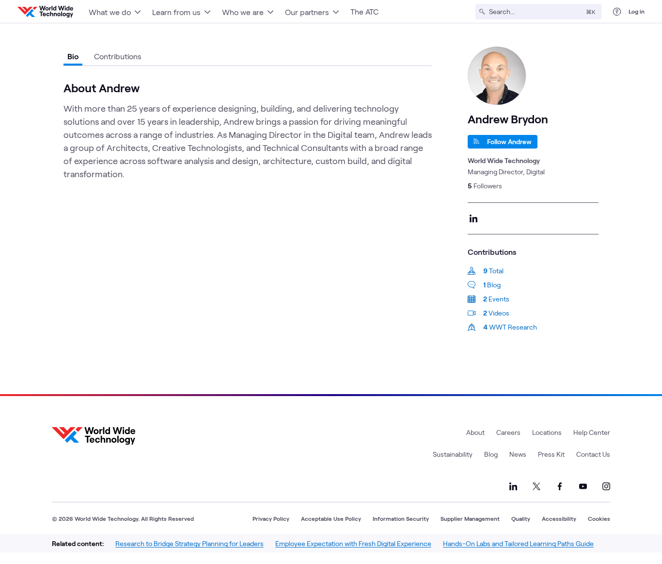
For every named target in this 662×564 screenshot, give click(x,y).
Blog (491, 454)
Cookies (599, 518)
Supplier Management (470, 518)
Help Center (591, 432)
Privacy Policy (270, 518)
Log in (637, 11)
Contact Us (593, 454)
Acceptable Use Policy (331, 518)
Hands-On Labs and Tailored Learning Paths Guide (518, 543)
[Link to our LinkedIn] (513, 486)
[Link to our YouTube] (583, 486)
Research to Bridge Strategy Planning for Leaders (189, 543)
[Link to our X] (536, 486)
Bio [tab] (73, 56)
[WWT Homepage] (45, 11)
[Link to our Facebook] (560, 486)
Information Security (401, 518)
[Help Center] (617, 12)
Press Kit (551, 454)
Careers (508, 432)
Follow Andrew (509, 141)
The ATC (364, 11)
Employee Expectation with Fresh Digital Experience (353, 543)
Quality (520, 518)
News (517, 454)
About (475, 432)
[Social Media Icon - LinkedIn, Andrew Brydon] (473, 218)
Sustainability (453, 454)
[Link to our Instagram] (606, 486)
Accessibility (559, 518)
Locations (547, 432)
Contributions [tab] (118, 56)
